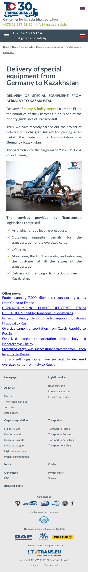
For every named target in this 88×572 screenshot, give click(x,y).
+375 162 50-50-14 (27, 33)
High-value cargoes (15, 451)
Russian (82, 8)
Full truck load (12, 429)
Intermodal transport (59, 391)
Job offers (9, 407)
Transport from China (60, 445)
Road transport (56, 386)
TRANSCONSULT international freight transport (44, 9)
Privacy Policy (56, 472)
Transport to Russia (59, 429)
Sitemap (52, 478)
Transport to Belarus (59, 434)
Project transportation (16, 456)
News (7, 464)
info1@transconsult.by (51, 24)
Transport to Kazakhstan (61, 440)
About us (9, 388)
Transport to (55, 420)
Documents (10, 396)
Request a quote (13, 486)
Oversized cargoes (14, 445)
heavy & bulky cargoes (41, 109)
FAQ (6, 478)
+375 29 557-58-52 (17, 24)
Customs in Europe (59, 397)
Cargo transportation (16, 420)
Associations (11, 413)
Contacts (53, 464)
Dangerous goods (14, 440)
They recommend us (15, 401)
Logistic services (57, 377)
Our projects (11, 472)
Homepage (10, 377)
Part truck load (12, 434)
